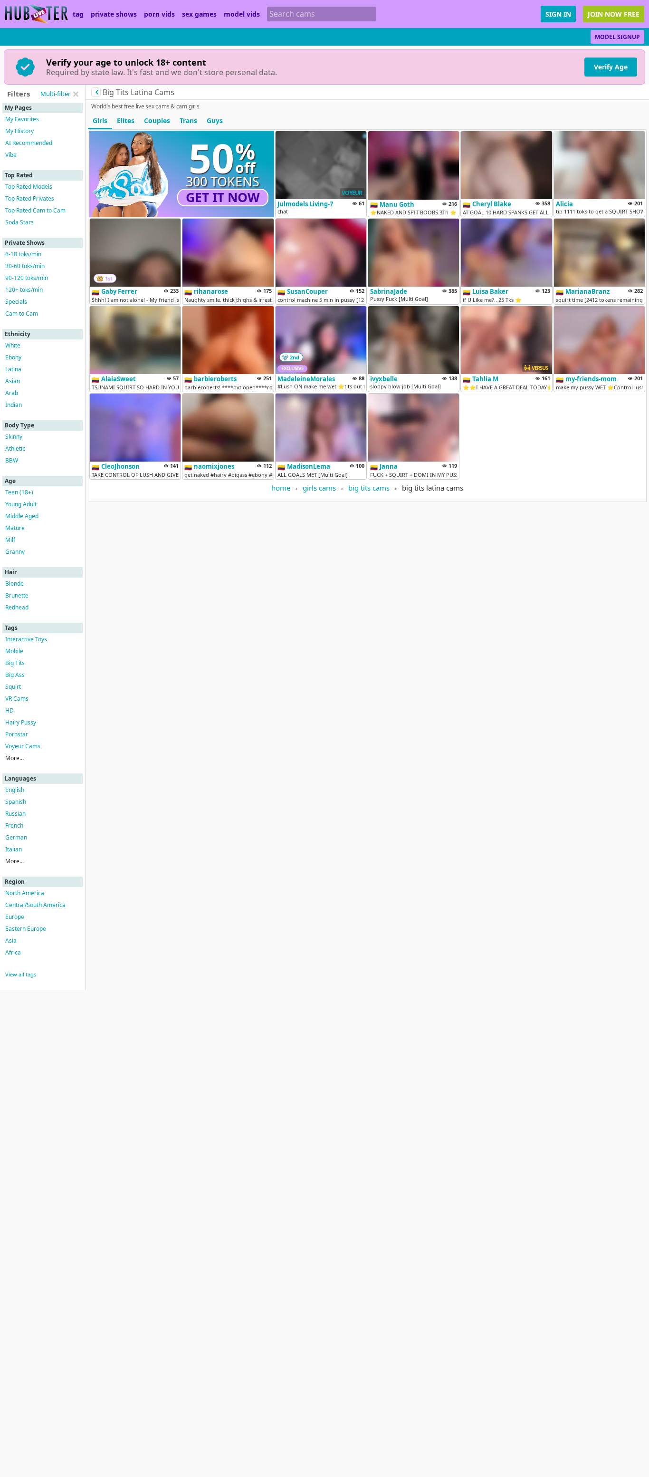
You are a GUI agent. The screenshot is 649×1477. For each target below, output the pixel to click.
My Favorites (22, 119)
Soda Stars (19, 222)
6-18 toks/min (23, 254)
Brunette (17, 595)
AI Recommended (28, 143)
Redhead (17, 607)
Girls (100, 120)
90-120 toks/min (26, 278)
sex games (199, 14)
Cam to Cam (21, 313)
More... (14, 758)
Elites (125, 120)
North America (24, 893)
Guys (215, 120)
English (14, 790)
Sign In (558, 14)
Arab (11, 393)
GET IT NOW (223, 197)
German (16, 837)
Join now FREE (613, 14)
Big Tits (15, 663)
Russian (15, 814)
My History (19, 131)
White (12, 345)
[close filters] (75, 94)
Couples (157, 120)
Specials (16, 302)
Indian (13, 405)
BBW (11, 460)
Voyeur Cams (22, 746)
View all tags (20, 974)
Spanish (15, 802)
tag (78, 14)
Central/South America (35, 905)
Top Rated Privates (29, 198)
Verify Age (611, 66)
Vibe (11, 155)
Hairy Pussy (20, 722)
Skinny (13, 437)
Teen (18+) (19, 492)
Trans (188, 120)
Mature (15, 528)
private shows (114, 14)
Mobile (14, 651)
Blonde (14, 583)
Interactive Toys (26, 639)
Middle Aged (21, 516)
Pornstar (16, 734)
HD (9, 710)
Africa (13, 952)
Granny (15, 552)
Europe (14, 917)
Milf (10, 540)
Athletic (15, 448)
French (14, 825)
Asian (12, 381)
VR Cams (17, 699)
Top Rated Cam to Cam (35, 210)
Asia (11, 940)
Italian (13, 849)
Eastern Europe (25, 929)
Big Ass (15, 675)
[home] (36, 14)
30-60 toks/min (25, 266)
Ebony (13, 357)
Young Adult (21, 504)
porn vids (159, 14)
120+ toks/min (24, 290)
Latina (13, 369)
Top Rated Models (28, 187)
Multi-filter (55, 93)
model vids (242, 14)
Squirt (13, 687)
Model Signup (617, 37)
